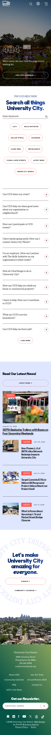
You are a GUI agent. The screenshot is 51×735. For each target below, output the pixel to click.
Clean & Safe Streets (16, 160)
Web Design (39, 722)
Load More (25, 340)
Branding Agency (30, 724)
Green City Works (25, 171)
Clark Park (16, 149)
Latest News (38, 160)
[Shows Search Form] (31, 4)
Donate (25, 581)
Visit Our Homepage (25, 75)
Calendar (35, 138)
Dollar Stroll (17, 138)
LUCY (15, 126)
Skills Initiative (31, 126)
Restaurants (34, 149)
